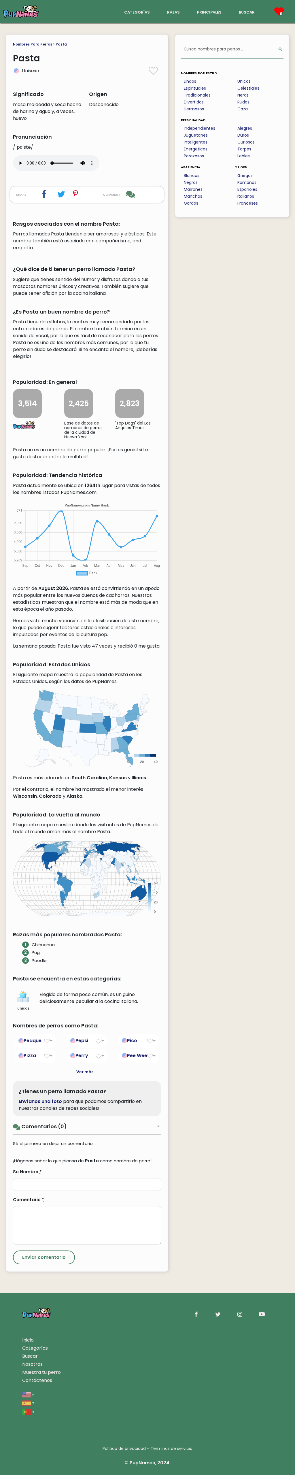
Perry (81, 1055)
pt (32, 1411)
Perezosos (194, 156)
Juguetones (196, 135)
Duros (243, 135)
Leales (243, 156)
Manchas (193, 196)
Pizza (30, 1055)
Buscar (30, 1356)
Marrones (193, 189)
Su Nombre (27, 1172)
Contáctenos (37, 1380)
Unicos (244, 81)
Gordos (191, 203)
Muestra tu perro (41, 1372)
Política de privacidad (124, 1448)
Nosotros (32, 1364)
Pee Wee (137, 1055)
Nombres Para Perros (32, 44)
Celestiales (248, 88)
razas (173, 11)
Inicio (28, 1340)
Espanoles (247, 189)
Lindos (190, 81)
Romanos (246, 182)
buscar (247, 11)
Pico (132, 1040)
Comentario (28, 1200)
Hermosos (194, 109)
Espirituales (195, 88)
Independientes (199, 128)
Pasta (61, 44)
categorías (137, 11)
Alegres (244, 128)
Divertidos (194, 102)
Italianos (245, 196)
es (32, 1402)
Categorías (35, 1348)
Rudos (243, 102)
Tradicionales (197, 95)
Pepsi (81, 1040)
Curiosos (246, 142)
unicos (23, 1008)
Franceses (247, 203)
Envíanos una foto (40, 1101)
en (33, 1394)
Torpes (244, 149)
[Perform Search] (280, 49)
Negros (191, 182)
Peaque (32, 1040)
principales (209, 11)
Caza (242, 109)
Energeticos (195, 149)
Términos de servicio (171, 1448)
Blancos (191, 175)
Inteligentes (195, 142)
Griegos (245, 175)
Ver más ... (87, 1072)
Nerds (243, 95)
